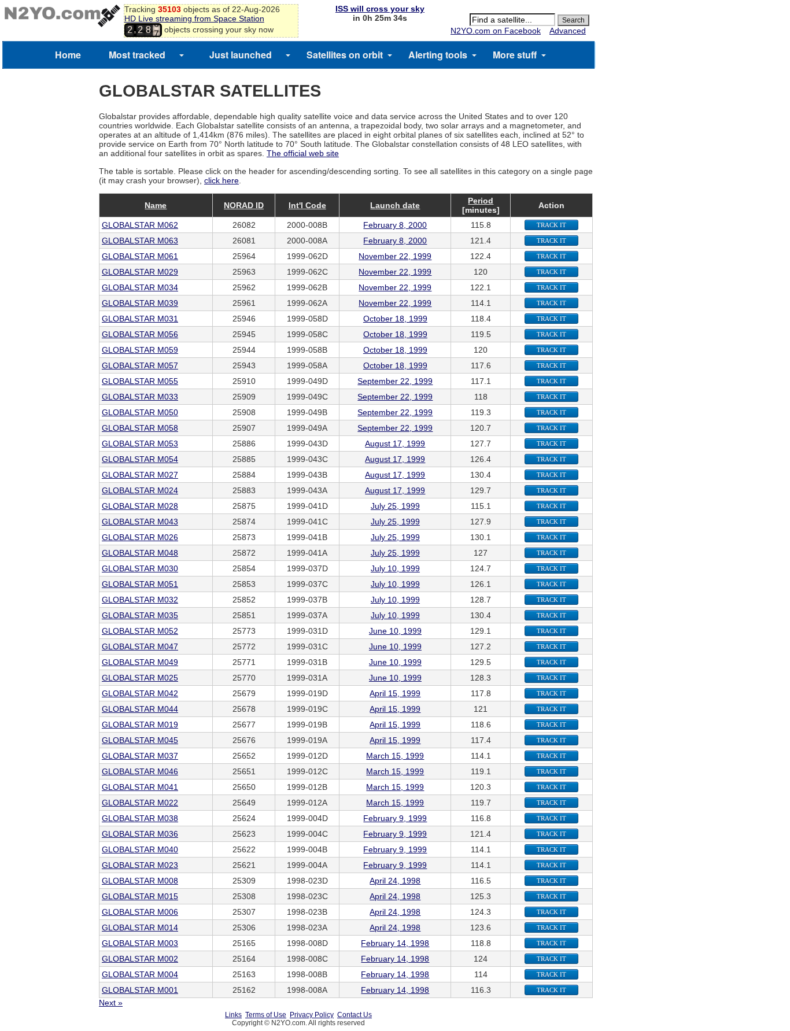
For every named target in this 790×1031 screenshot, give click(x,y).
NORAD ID (244, 205)
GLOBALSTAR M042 (140, 693)
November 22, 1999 (395, 256)
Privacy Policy (312, 1015)
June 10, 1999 (395, 630)
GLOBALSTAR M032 (140, 599)
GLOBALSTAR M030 (140, 568)
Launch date (395, 205)
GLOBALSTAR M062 (140, 225)
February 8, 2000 (395, 225)
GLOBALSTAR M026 (140, 537)
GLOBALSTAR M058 (140, 428)
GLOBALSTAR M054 (140, 459)
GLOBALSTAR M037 (140, 755)
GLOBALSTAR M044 (140, 709)
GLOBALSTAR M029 (140, 271)
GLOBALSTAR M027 (140, 474)
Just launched (240, 54)
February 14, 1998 (395, 943)
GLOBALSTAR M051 (140, 584)
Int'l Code (307, 205)
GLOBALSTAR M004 (140, 974)
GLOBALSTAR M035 (140, 615)
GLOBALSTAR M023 (140, 865)
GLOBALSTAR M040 (140, 849)
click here (221, 180)
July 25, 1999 (395, 506)
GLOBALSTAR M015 (140, 896)
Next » (111, 1002)
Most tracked (137, 54)
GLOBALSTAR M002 (140, 958)
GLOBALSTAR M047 (140, 646)
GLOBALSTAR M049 (140, 662)
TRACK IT (551, 224)
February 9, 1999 (395, 818)
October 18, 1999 (395, 318)
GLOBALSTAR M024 (140, 490)
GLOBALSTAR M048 (140, 552)
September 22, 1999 (395, 381)
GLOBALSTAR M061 (140, 256)
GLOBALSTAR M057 (140, 365)
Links (233, 1015)
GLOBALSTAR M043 (140, 521)
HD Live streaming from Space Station (194, 18)
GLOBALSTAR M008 (140, 880)
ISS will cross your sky (379, 8)
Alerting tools (437, 54)
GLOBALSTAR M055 (140, 381)
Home (68, 54)
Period (480, 200)
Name (156, 205)
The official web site (303, 153)
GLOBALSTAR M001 (140, 990)
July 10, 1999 (395, 568)
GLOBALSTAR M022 (140, 802)
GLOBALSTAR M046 (140, 771)
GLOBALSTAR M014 (140, 927)
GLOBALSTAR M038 (140, 818)
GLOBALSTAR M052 (140, 630)
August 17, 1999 (395, 443)
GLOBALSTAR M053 (140, 443)
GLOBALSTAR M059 (140, 349)
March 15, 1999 (395, 755)
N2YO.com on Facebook (496, 30)
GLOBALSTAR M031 (140, 318)
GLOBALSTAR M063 (140, 240)
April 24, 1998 (395, 880)
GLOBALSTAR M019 (140, 724)
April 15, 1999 (395, 693)
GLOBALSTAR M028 (140, 506)
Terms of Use (265, 1015)
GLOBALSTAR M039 (140, 303)
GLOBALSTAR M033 (140, 396)
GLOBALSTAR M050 (140, 412)
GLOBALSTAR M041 (140, 787)
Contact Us (354, 1015)
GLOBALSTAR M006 (140, 912)
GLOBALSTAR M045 (140, 740)
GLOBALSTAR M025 (140, 677)
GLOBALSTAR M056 (140, 334)
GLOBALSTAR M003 (140, 943)
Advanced (567, 30)
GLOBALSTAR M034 (140, 287)
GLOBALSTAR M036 (140, 833)
